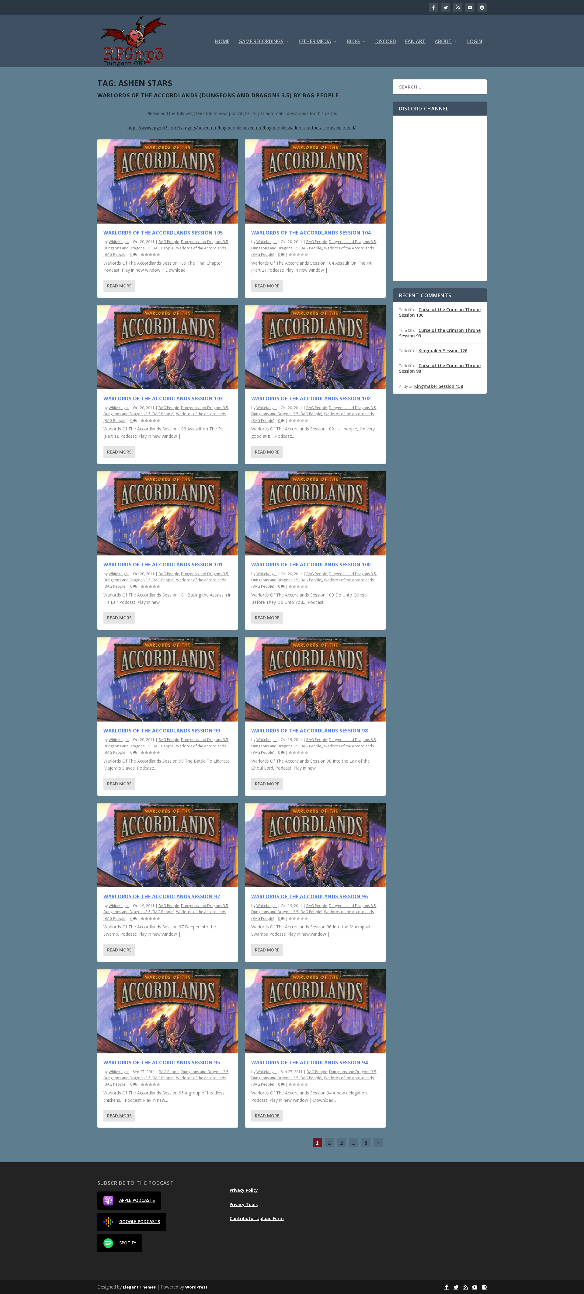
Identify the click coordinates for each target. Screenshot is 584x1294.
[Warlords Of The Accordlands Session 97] (167, 845)
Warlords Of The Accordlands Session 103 (163, 398)
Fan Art (415, 42)
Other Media (315, 42)
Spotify (127, 1243)
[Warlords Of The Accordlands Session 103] (167, 347)
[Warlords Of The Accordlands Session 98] (315, 679)
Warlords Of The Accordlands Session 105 (163, 232)
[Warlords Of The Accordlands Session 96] (315, 845)
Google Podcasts (139, 1221)
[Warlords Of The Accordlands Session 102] (315, 347)
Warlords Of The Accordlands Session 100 (311, 564)
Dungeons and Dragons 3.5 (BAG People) (138, 248)
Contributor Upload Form (257, 1218)
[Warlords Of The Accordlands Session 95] (167, 1011)
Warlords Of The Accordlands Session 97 (161, 896)
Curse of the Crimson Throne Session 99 (440, 333)
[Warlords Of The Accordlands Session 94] (315, 1011)
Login (474, 42)
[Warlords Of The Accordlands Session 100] (315, 513)
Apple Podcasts (137, 1200)
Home (222, 42)
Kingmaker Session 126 (443, 350)
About (443, 42)
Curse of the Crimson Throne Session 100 (440, 312)
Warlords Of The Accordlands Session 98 (309, 730)
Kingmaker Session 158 (438, 386)
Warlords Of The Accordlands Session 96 (309, 896)
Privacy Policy (244, 1190)
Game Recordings (260, 42)
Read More (119, 286)
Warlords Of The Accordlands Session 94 (309, 1062)
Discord (385, 42)
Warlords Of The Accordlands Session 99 (161, 730)
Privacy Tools (244, 1204)
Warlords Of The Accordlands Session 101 (163, 564)
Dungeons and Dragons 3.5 (204, 241)
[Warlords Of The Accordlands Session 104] (315, 181)
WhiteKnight (119, 241)
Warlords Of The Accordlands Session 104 (311, 232)
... (354, 1142)
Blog (353, 42)
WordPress (196, 1287)
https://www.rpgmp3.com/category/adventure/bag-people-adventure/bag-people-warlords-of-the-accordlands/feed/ (241, 127)
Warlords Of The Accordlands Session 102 (311, 398)
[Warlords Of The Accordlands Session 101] (167, 513)
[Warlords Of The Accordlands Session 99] (167, 679)
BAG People (168, 241)
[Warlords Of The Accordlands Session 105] (167, 181)
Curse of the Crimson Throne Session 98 (440, 368)
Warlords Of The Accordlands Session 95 (161, 1062)
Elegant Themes (139, 1287)
